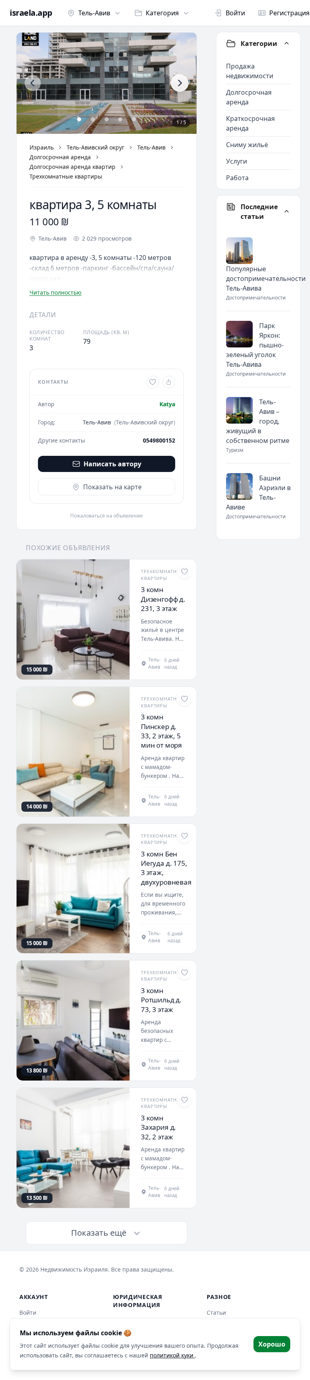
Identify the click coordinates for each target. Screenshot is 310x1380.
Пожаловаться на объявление (106, 516)
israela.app (31, 13)
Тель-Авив (94, 12)
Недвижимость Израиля (74, 1269)
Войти (235, 12)
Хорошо (271, 1344)
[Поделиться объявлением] (168, 382)
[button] (107, 83)
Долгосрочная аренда (60, 157)
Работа (237, 177)
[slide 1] (79, 119)
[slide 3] (106, 119)
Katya (167, 404)
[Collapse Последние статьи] (286, 211)
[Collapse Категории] (286, 43)
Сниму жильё (247, 144)
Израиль (41, 147)
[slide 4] (120, 119)
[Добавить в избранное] (152, 382)
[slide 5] (134, 119)
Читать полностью (55, 292)
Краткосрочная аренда (250, 123)
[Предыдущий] (33, 83)
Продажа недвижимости (249, 71)
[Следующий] (180, 83)
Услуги (236, 161)
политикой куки (172, 1355)
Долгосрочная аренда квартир (72, 166)
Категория (162, 12)
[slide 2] (93, 119)
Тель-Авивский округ (95, 147)
